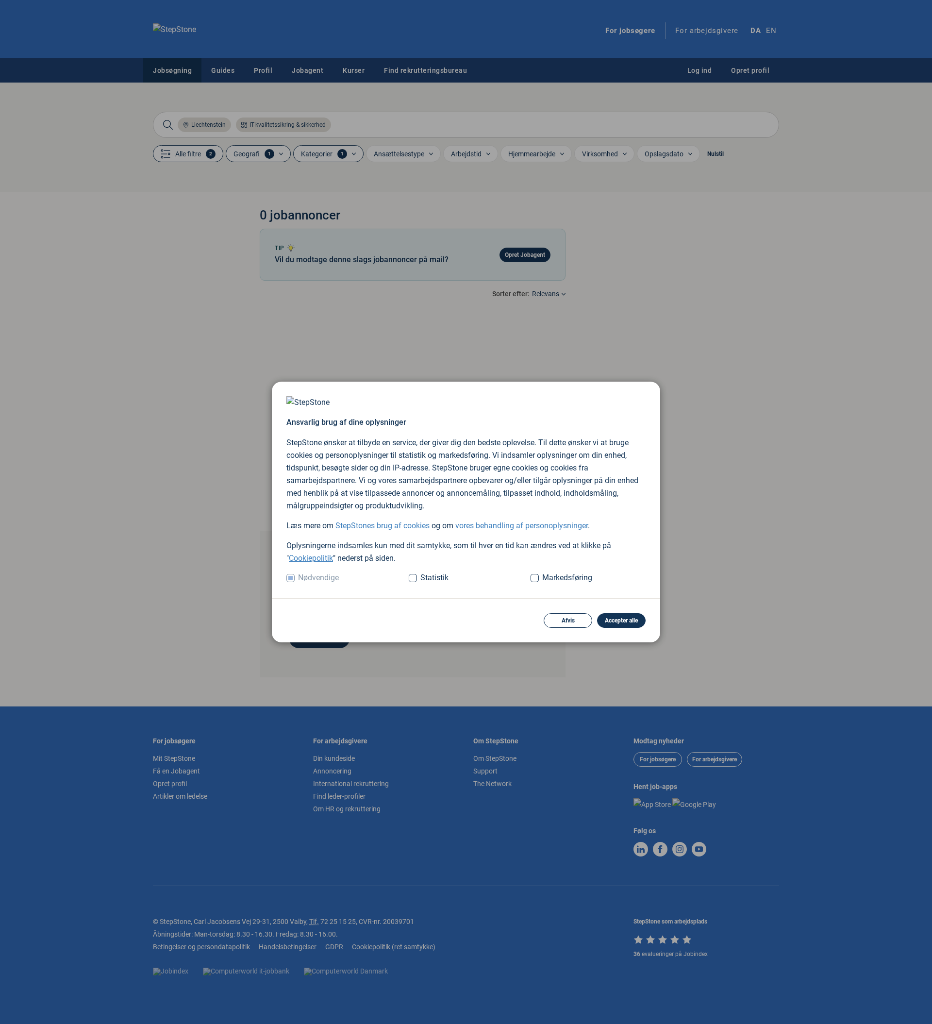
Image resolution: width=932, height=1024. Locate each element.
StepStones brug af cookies (382, 525)
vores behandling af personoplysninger (521, 525)
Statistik (434, 577)
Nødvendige (318, 577)
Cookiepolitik (311, 558)
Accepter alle (621, 620)
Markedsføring (567, 577)
